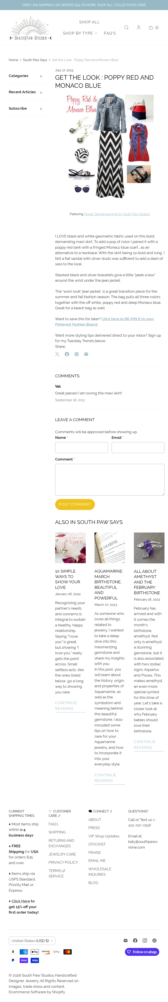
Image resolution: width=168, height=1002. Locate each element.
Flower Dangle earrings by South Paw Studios (117, 214)
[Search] (126, 27)
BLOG (93, 883)
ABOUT (94, 819)
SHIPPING (57, 832)
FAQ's (110, 33)
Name (61, 437)
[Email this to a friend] (86, 354)
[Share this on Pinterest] (76, 354)
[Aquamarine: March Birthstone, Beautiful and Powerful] (109, 548)
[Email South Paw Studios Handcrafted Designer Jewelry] (125, 940)
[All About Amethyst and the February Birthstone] (149, 548)
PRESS (94, 828)
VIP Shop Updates (103, 836)
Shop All (89, 22)
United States (30, 941)
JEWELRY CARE (62, 854)
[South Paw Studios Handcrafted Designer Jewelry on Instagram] (145, 940)
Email (117, 437)
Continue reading (66, 706)
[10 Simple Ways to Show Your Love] (70, 548)
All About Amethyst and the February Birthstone (147, 582)
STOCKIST (97, 844)
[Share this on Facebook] (67, 354)
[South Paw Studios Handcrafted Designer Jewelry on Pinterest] (154, 940)
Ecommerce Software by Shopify (37, 992)
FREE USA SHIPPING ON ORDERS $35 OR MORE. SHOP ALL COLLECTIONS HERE (84, 5)
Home (13, 60)
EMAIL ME (97, 860)
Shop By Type (78, 33)
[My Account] (139, 27)
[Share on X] (58, 354)
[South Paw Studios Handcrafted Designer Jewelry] (30, 28)
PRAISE (94, 852)
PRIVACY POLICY (63, 862)
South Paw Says (35, 60)
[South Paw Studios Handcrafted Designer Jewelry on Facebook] (135, 940)
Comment (65, 459)
